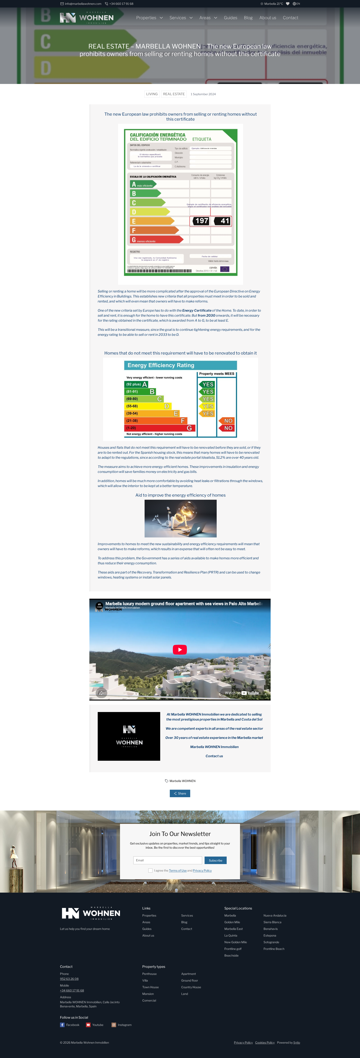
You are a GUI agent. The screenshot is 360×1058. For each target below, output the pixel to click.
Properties (146, 17)
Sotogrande (271, 942)
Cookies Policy (265, 1042)
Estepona (270, 935)
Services (178, 17)
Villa (145, 980)
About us (267, 17)
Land (184, 994)
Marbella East (233, 929)
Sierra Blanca (272, 922)
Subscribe (215, 860)
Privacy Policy (202, 870)
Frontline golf (232, 949)
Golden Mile (232, 922)
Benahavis (271, 929)
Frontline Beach (274, 949)
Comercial (149, 1000)
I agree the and (183, 870)
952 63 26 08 (69, 979)
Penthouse (149, 974)
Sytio (296, 1042)
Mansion (148, 994)
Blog (248, 17)
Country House (191, 987)
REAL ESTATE (174, 94)
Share (182, 793)
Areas (205, 17)
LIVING (152, 94)
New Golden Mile (235, 942)
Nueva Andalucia (275, 915)
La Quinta (230, 935)
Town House (150, 987)
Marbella (230, 915)
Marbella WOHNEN (183, 781)
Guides (230, 17)
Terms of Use (178, 870)
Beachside (231, 955)
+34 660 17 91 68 (72, 990)
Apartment (188, 974)
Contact (290, 17)
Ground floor (189, 980)
